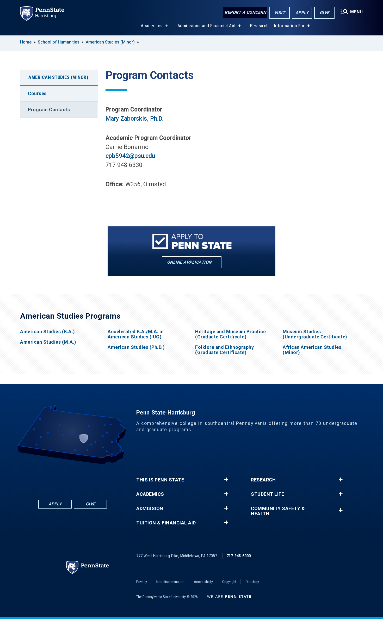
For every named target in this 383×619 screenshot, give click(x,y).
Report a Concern (245, 12)
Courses (37, 93)
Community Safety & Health (278, 511)
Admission (149, 508)
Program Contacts (49, 109)
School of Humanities (58, 42)
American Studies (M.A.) (48, 342)
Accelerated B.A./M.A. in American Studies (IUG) (136, 334)
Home (26, 42)
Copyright (229, 582)
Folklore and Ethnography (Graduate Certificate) (224, 350)
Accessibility (203, 582)
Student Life (267, 494)
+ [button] (226, 479)
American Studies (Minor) (110, 42)
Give (324, 12)
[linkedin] (59, 478)
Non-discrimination (170, 582)
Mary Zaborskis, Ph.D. (134, 118)
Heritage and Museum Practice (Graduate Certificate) (230, 334)
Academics (152, 25)
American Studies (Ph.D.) (136, 347)
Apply (302, 12)
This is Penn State (160, 479)
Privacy (141, 582)
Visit (279, 12)
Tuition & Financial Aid (166, 522)
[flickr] (72, 478)
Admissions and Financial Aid (206, 25)
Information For (289, 25)
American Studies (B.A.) (47, 331)
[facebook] (45, 478)
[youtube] (86, 478)
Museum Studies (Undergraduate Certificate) (315, 334)
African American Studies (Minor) (312, 350)
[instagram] (99, 478)
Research (259, 25)
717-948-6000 (239, 555)
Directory (252, 582)
